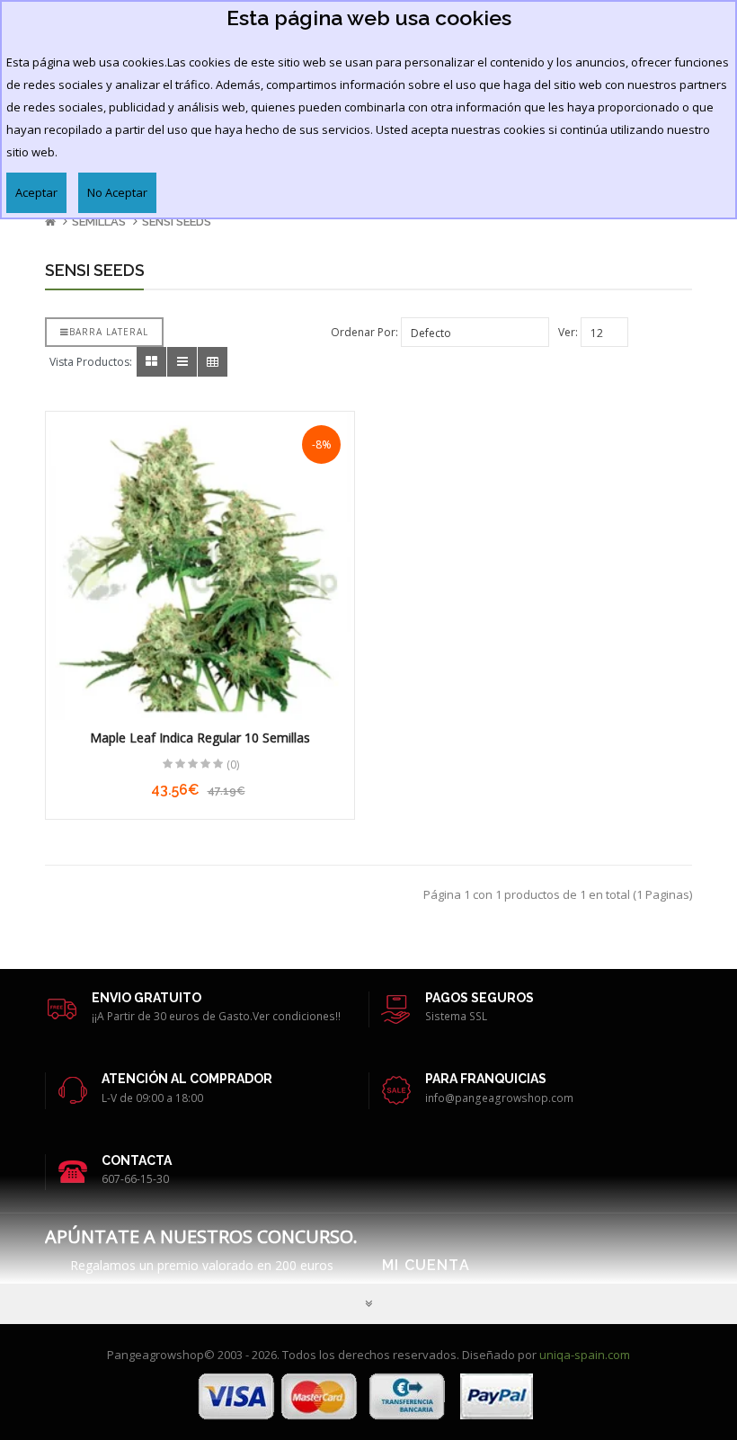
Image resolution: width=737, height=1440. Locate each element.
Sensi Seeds (176, 221)
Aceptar (36, 192)
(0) (232, 764)
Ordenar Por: (364, 332)
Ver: (568, 332)
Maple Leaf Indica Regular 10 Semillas (200, 737)
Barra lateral (108, 331)
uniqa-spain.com (584, 1355)
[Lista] (182, 362)
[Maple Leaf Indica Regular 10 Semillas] (200, 566)
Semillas (99, 221)
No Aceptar (117, 192)
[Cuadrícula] (151, 362)
